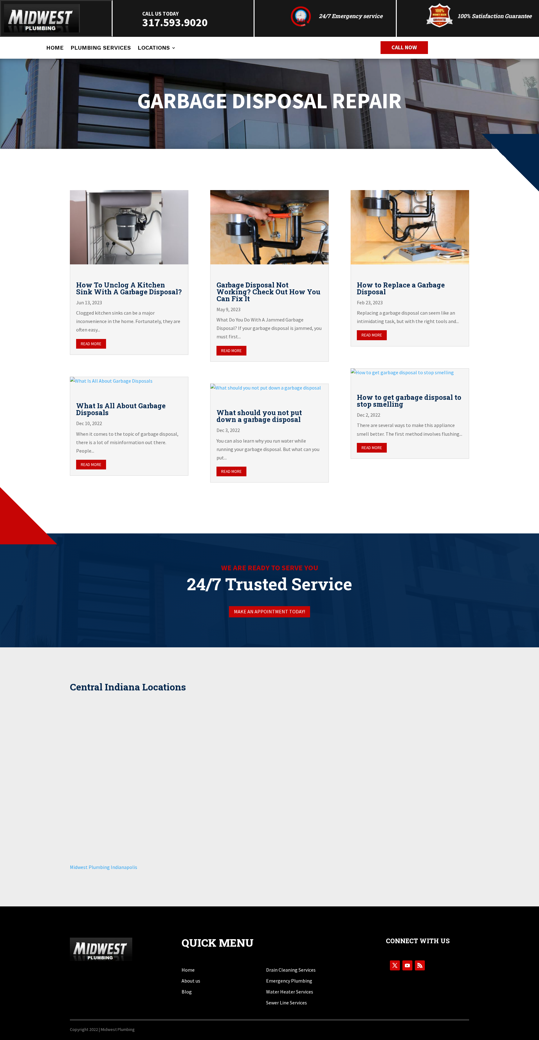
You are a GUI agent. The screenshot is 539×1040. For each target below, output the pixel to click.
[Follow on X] (395, 965)
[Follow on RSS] (420, 965)
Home (55, 48)
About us (191, 981)
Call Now (404, 47)
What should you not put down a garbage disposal (259, 416)
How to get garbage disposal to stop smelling (409, 401)
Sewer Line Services (286, 1002)
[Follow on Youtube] (407, 965)
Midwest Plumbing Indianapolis (103, 867)
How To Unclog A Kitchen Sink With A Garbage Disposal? (129, 288)
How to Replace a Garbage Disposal (401, 288)
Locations (154, 48)
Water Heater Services (289, 991)
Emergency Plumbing (289, 981)
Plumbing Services (100, 48)
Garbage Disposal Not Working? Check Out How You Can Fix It (268, 291)
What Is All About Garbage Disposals (121, 409)
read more (91, 343)
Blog (187, 991)
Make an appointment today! (269, 611)
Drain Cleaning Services (291, 970)
